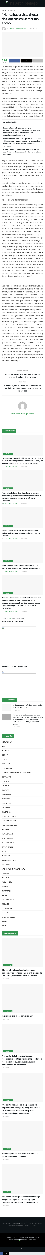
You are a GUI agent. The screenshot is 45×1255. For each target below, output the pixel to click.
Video (4, 921)
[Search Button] (42, 3)
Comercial (6, 764)
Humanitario (7, 834)
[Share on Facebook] (14, 60)
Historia (5, 829)
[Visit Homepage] (22, 3)
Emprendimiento (9, 821)
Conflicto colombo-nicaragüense (17, 772)
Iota (4, 851)
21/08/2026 (23, 571)
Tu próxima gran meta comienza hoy (17, 1015)
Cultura (5, 790)
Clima (4, 759)
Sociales (5, 904)
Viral (4, 926)
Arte (4, 746)
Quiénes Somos (30, 1226)
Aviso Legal (6, 1223)
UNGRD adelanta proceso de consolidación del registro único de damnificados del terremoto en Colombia (22, 151)
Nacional (6, 864)
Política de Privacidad (15, 1226)
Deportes (6, 799)
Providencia (7, 882)
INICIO (23, 1223)
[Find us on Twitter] (22, 1248)
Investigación (8, 847)
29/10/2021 (17, 710)
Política (5, 878)
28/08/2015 (34, 29)
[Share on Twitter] (26, 60)
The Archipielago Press (17, 29)
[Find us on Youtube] (25, 1248)
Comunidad (7, 768)
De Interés (6, 794)
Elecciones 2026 (8, 816)
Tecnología (7, 908)
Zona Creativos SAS (30, 1240)
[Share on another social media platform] (37, 60)
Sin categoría (8, 899)
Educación (6, 812)
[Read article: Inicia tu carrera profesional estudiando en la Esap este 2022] (6, 707)
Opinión (5, 873)
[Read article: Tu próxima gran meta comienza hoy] (22, 998)
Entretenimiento (9, 825)
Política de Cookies (34, 1223)
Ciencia (5, 755)
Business (5, 751)
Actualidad (11, 10)
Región (5, 886)
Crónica (5, 786)
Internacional (8, 842)
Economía (6, 803)
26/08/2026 (23, 466)
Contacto (6, 777)
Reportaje (6, 891)
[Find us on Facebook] (18, 1248)
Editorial (6, 808)
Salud (4, 895)
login (9, 618)
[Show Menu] (3, 3)
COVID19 (5, 781)
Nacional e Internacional (13, 869)
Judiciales (6, 856)
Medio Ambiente (9, 860)
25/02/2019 (17, 727)
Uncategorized (8, 917)
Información (7, 838)
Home (4, 10)
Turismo (5, 913)
